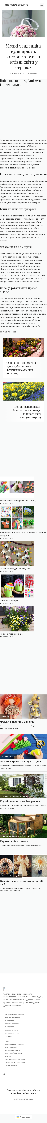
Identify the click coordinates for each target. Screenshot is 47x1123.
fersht (34, 73)
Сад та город (9, 331)
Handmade (9, 1036)
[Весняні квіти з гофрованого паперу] (17, 488)
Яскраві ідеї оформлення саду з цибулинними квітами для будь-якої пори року (21, 368)
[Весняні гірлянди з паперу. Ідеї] (17, 554)
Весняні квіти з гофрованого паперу (18, 500)
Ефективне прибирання (15, 1059)
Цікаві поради (11, 1065)
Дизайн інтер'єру (12, 1018)
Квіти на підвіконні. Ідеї (11, 633)
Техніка (8, 1056)
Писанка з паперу (9, 600)
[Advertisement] (23, 113)
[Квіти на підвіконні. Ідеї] (17, 619)
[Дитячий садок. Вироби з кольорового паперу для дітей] (17, 518)
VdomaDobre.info (26, 1099)
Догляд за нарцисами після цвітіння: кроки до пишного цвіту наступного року (26, 412)
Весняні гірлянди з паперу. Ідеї (15, 568)
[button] (38, 5)
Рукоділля (9, 1021)
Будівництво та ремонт (15, 1044)
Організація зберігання (15, 1062)
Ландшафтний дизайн (14, 1015)
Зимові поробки (12, 1033)
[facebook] (4, 1074)
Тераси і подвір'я (12, 1050)
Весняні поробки (12, 1024)
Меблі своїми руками (13, 1053)
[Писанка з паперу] (17, 586)
